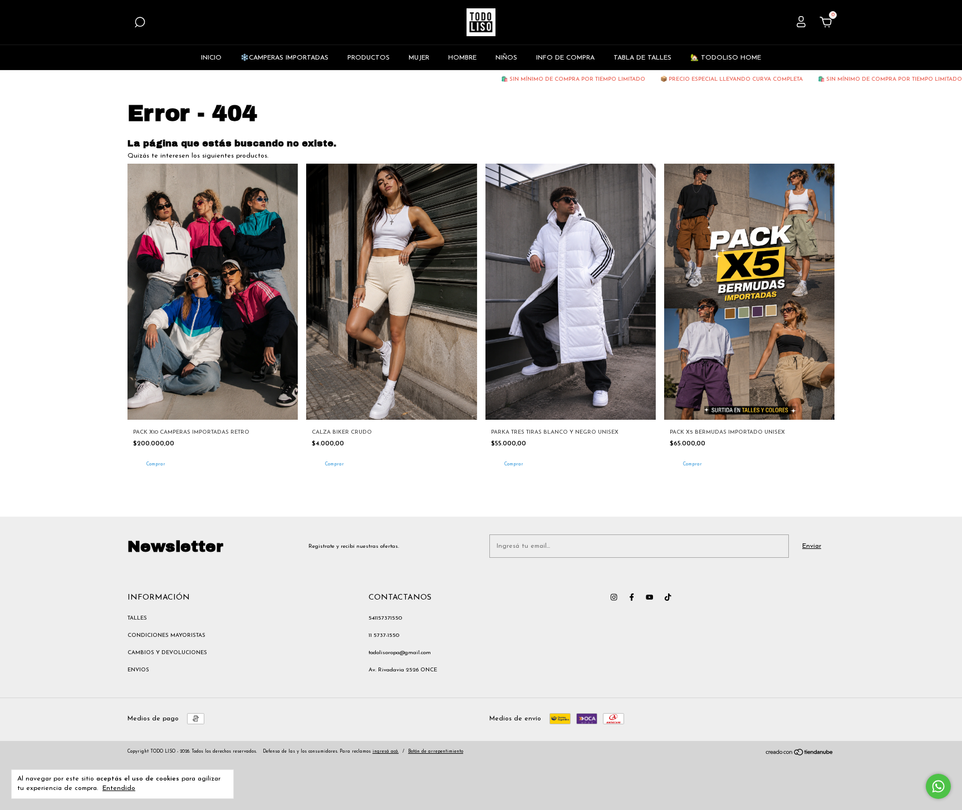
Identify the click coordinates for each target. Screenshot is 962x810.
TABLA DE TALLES (642, 58)
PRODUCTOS (368, 58)
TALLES (137, 618)
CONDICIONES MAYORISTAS (166, 635)
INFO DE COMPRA (565, 58)
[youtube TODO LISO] (649, 597)
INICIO (211, 58)
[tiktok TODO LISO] (667, 597)
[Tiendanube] (800, 754)
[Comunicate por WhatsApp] (938, 786)
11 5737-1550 (384, 635)
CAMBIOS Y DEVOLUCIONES (167, 653)
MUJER (419, 58)
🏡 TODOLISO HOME (725, 58)
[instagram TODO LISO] (613, 597)
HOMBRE (462, 58)
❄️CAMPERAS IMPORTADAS (284, 58)
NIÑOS (506, 58)
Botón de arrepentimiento (435, 751)
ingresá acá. (385, 751)
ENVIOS (138, 670)
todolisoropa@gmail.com (400, 653)
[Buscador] (139, 24)
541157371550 (385, 618)
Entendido (118, 788)
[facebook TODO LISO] (631, 597)
